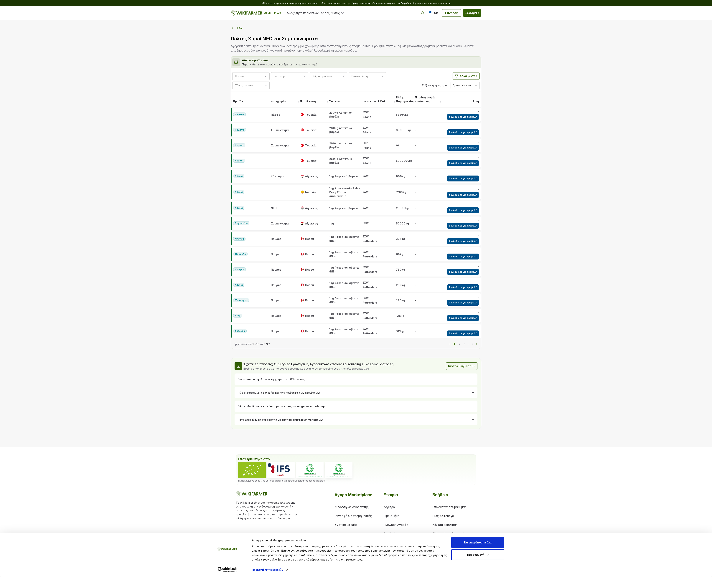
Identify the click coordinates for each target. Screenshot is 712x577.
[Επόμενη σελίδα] (476, 343)
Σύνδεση (451, 13)
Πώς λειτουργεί (443, 516)
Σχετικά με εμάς (345, 525)
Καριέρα (389, 507)
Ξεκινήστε (472, 12)
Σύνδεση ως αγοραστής (351, 507)
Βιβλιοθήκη (391, 516)
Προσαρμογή (475, 554)
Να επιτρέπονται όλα (478, 542)
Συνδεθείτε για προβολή (463, 116)
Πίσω (239, 27)
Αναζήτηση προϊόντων (302, 13)
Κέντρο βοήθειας (459, 366)
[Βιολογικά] (252, 470)
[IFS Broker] (281, 470)
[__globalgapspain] (338, 470)
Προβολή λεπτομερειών (267, 569)
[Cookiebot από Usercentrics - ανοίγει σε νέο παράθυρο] (227, 570)
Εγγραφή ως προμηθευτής (353, 516)
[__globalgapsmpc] (310, 470)
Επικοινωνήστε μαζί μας (449, 507)
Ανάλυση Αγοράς (395, 525)
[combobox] (245, 76)
